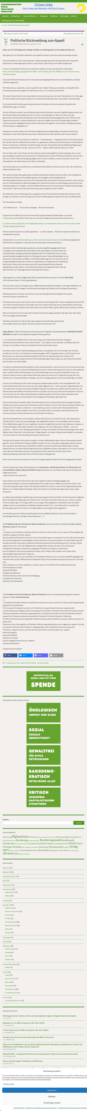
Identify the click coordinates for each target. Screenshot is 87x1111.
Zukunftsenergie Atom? (72, 34)
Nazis (11, 850)
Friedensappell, (9, 218)
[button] (10, 655)
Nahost (7, 929)
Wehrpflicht (26, 854)
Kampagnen (44, 16)
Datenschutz (7, 885)
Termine (5, 997)
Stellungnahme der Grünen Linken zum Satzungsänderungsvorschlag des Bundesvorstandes (39, 1016)
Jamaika (27, 847)
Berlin (14, 840)
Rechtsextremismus (30, 850)
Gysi (17, 663)
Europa (32, 843)
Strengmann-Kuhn (56, 850)
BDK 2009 (9, 840)
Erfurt (24, 844)
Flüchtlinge (40, 843)
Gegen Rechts (9, 892)
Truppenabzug (74, 850)
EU (27, 844)
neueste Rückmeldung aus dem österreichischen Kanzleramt (36, 240)
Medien (7, 967)
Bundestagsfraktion (34, 840)
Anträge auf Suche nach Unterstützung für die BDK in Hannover (28, 1037)
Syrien (66, 850)
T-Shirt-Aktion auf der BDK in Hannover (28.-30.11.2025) (25, 1030)
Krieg (74, 846)
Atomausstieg (62, 837)
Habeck (22, 663)
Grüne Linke (44, 4)
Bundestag (22, 840)
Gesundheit (9, 986)
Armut (53, 837)
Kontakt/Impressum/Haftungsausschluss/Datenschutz (41, 1108)
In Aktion (73, 16)
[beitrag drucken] (82, 44)
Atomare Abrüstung (12, 911)
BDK (4, 881)
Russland (43, 850)
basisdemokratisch (9, 876)
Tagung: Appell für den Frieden (17, 34)
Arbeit (7, 975)
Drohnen (8, 915)
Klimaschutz (44, 847)
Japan (32, 847)
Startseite (4, 25)
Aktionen (6, 868)
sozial (5, 972)
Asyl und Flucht (10, 979)
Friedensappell (10, 663)
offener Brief (17, 850)
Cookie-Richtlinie (18, 1108)
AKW (31, 837)
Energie (7, 952)
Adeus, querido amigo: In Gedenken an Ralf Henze (23, 1061)
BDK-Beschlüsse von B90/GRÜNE (13, 21)
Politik (28, 663)
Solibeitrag (53, 16)
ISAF (23, 847)
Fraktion (6, 901)
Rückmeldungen (43, 663)
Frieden (49, 843)
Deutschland (18, 843)
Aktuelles (5, 16)
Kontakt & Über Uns (30, 16)
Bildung (7, 982)
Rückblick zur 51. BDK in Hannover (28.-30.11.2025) (24, 1023)
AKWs (36, 837)
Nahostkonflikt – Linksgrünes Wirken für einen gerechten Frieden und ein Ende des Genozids (40, 1054)
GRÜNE (72, 843)
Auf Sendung (64, 16)
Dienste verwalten (8, 1084)
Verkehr (8, 959)
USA (16, 853)
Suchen (6, 819)
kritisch (5, 942)
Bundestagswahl (50, 840)
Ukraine (38, 44)
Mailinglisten (15, 16)
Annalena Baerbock (44, 837)
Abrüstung (7, 837)
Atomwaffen (73, 837)
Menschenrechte (11, 925)
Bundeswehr (68, 840)
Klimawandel (56, 846)
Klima (36, 847)
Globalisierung (10, 989)
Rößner (34, 663)
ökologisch (6, 946)
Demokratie (25, 44)
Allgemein (6, 872)
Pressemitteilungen (9, 964)
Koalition (66, 847)
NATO (6, 850)
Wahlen (21, 854)
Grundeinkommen (60, 844)
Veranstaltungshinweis (13, 1000)
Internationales (10, 922)
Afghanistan (20, 836)
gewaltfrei (33, 44)
